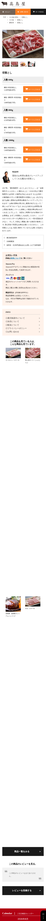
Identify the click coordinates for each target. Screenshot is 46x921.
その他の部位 (14, 17)
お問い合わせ (13, 332)
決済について (16, 258)
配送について (13, 325)
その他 (11, 20)
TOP (4, 17)
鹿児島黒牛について (16, 318)
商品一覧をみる (22, 851)
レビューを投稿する (22, 890)
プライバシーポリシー (17, 328)
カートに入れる (34, 89)
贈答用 (11, 23)
